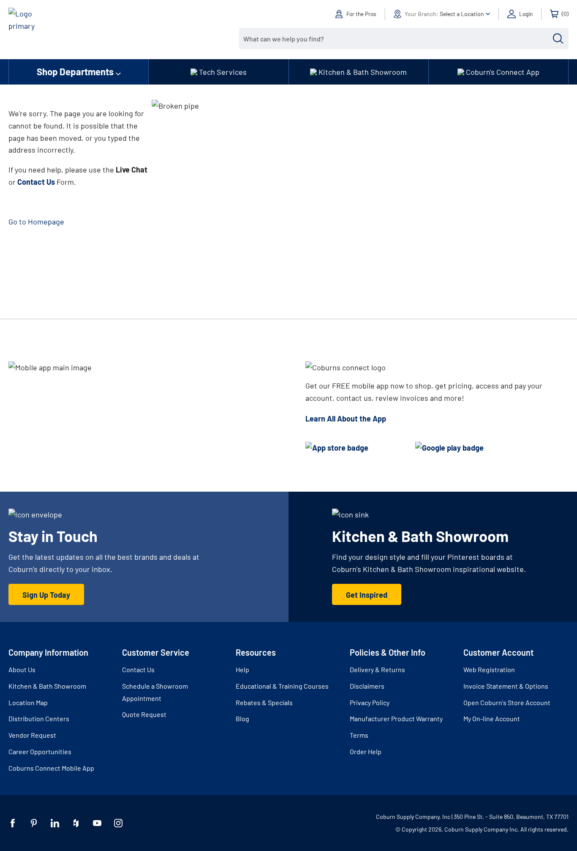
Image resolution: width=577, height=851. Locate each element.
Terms (359, 735)
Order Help (365, 751)
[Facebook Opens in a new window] (12, 823)
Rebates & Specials (264, 702)
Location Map (28, 702)
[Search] (558, 38)
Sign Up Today (46, 594)
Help (242, 669)
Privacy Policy (369, 702)
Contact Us (138, 669)
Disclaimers (367, 686)
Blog (242, 718)
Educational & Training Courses (282, 686)
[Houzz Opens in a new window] (76, 823)
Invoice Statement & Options (505, 686)
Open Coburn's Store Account (506, 702)
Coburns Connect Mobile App (51, 768)
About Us (21, 669)
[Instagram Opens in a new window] (118, 823)
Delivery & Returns (377, 669)
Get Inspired (366, 594)
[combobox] (397, 38)
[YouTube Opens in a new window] (97, 823)
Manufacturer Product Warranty (396, 718)
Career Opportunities (39, 751)
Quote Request (144, 714)
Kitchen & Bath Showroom (47, 686)
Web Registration (489, 669)
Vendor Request (32, 735)
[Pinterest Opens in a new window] (34, 823)
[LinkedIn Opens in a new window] (55, 823)
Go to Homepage (36, 221)
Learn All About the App (345, 418)
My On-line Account (491, 718)
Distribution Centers (38, 718)
